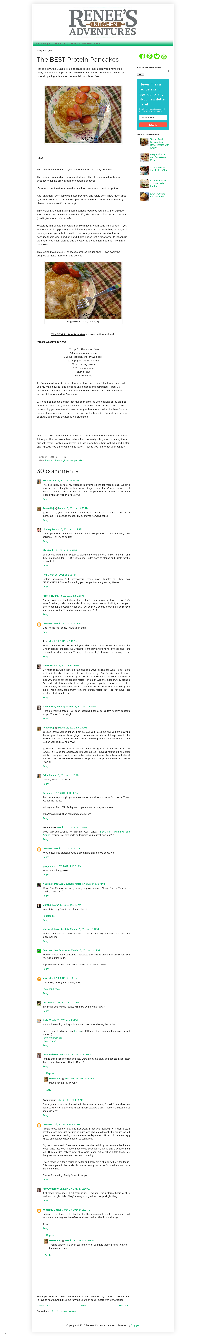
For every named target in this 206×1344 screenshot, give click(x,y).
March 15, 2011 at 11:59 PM (81, 706)
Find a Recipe (43, 43)
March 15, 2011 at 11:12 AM (67, 529)
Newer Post (43, 1305)
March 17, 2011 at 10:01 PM (67, 866)
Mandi (46, 665)
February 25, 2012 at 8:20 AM (76, 1054)
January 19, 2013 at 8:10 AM (75, 1188)
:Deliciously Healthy (54, 706)
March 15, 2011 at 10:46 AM (64, 480)
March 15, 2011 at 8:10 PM (63, 641)
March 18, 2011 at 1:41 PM (85, 950)
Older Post (123, 1305)
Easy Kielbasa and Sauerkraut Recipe (158, 157)
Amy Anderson (51, 1054)
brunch (58, 460)
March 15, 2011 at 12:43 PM (62, 550)
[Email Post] (65, 457)
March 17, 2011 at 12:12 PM (72, 827)
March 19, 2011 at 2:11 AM (64, 1002)
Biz (44, 550)
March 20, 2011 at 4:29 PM (63, 1020)
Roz (45, 574)
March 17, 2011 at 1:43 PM (68, 848)
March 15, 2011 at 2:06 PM (62, 574)
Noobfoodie (49, 916)
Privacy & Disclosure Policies (85, 43)
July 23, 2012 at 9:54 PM (67, 1124)
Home (84, 1305)
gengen (47, 866)
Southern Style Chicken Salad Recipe (158, 183)
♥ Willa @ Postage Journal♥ (58, 884)
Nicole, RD (48, 595)
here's (77, 1031)
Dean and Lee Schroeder (56, 950)
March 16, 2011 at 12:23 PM (64, 775)
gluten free (68, 460)
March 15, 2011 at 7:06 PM (68, 623)
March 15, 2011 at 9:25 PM (64, 665)
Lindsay (47, 529)
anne (45, 978)
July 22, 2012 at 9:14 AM (70, 1100)
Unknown (48, 623)
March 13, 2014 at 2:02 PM (76, 1209)
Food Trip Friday (51, 989)
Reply (46, 499)
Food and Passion (52, 1037)
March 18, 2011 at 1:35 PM (84, 929)
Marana (47, 905)
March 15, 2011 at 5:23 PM (69, 595)
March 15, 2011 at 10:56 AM (73, 508)
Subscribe (153, 125)
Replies (50, 1073)
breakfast (49, 460)
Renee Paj (49, 508)
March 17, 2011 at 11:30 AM (64, 793)
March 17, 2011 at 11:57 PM (90, 884)
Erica (45, 480)
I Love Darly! (49, 1041)
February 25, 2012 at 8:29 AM (81, 1078)
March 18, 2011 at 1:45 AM (66, 905)
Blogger (135, 1325)
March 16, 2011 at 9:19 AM (72, 727)
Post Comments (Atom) (64, 1311)
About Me (60, 43)
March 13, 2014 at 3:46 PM (79, 1240)
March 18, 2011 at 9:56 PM (63, 978)
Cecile (46, 1002)
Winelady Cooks (52, 1209)
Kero (45, 793)
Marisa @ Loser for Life (56, 929)
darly (45, 1020)
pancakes (79, 460)
